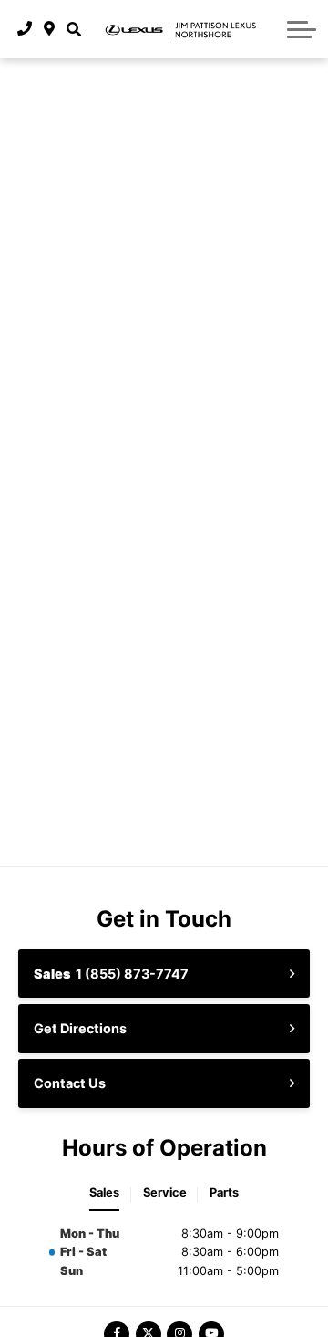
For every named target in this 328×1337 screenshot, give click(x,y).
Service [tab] (165, 1192)
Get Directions (80, 1028)
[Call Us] (25, 29)
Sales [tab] (104, 1192)
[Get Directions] (49, 29)
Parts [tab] (224, 1192)
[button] (73, 29)
